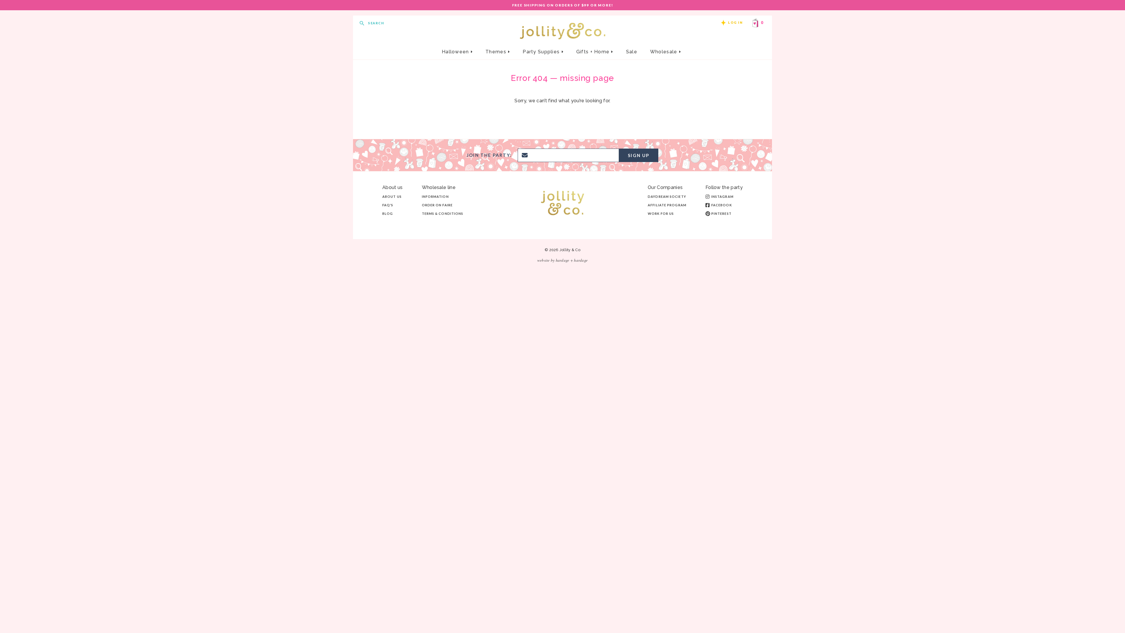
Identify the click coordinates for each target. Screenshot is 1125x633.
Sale (631, 52)
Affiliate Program (667, 205)
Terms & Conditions (442, 213)
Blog (387, 213)
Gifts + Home (593, 52)
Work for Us (661, 213)
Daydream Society (667, 196)
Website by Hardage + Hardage (562, 260)
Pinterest (721, 213)
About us (392, 196)
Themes (496, 52)
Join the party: (489, 155)
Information (435, 196)
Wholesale (664, 52)
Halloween (456, 52)
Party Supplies (542, 52)
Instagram (722, 196)
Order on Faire (437, 205)
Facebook (721, 205)
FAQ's (387, 205)
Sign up (638, 155)
